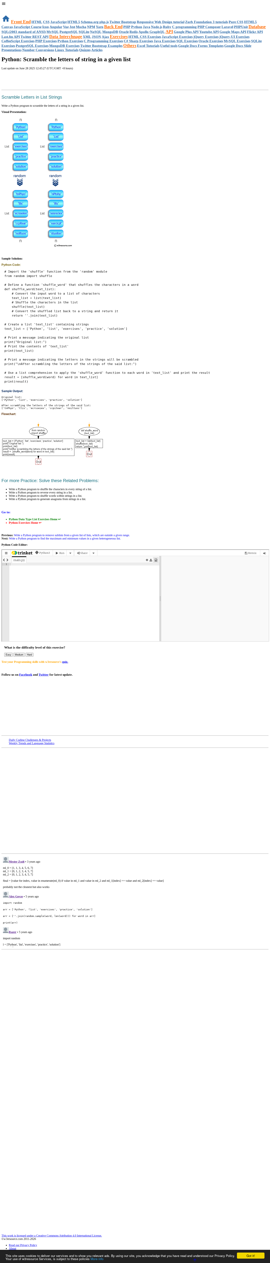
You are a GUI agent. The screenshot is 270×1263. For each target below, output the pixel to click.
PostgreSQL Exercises (32, 46)
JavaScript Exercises (177, 37)
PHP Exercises (46, 41)
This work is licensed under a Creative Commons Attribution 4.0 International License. (51, 1235)
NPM (91, 27)
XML (87, 37)
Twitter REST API (34, 37)
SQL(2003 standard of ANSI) (23, 32)
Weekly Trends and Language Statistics (31, 743)
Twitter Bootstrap (122, 22)
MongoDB (110, 32)
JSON (96, 37)
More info (97, 1258)
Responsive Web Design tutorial (160, 22)
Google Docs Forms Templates (201, 46)
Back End (113, 26)
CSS (46, 22)
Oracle (124, 32)
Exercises (119, 36)
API (169, 31)
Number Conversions (38, 50)
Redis (133, 32)
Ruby (167, 27)
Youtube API (209, 32)
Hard (29, 654)
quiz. (65, 661)
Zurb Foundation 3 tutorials (206, 22)
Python (136, 27)
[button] (135, 4)
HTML (36, 22)
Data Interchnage (65, 36)
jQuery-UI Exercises (234, 37)
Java (146, 27)
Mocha (81, 27)
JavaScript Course (28, 27)
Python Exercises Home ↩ (25, 522)
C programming (184, 27)
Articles (96, 50)
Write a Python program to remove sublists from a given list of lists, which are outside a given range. (71, 535)
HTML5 (73, 22)
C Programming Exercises (103, 41)
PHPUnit (241, 27)
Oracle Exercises (211, 41)
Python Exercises (70, 41)
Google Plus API (186, 32)
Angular (56, 27)
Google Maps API (232, 32)
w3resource (8, 8)
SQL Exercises (187, 41)
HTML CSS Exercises (144, 37)
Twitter (44, 674)
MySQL (52, 32)
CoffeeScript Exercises (18, 41)
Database (257, 26)
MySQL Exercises (237, 41)
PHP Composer (209, 27)
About (12, 1248)
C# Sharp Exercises (138, 41)
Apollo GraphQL (151, 32)
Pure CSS (236, 22)
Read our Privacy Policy (23, 1245)
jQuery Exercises (206, 37)
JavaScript (58, 22)
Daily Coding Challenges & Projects (30, 739)
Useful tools (168, 46)
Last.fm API (10, 37)
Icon (45, 27)
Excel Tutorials (148, 46)
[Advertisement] (44, 80)
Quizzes (85, 50)
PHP (126, 27)
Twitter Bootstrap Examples (101, 46)
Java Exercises (165, 41)
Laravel (227, 27)
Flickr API (255, 32)
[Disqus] (135, 901)
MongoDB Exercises (64, 46)
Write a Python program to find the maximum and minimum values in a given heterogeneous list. (64, 538)
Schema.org (90, 22)
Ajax (105, 37)
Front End (21, 21)
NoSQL (96, 32)
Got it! (250, 1255)
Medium (19, 654)
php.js (104, 22)
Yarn (99, 27)
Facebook (25, 674)
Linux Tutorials (66, 50)
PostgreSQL (69, 32)
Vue (66, 27)
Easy (8, 654)
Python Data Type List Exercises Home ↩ (35, 519)
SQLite (84, 32)
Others (129, 45)
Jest (72, 27)
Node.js (156, 27)
